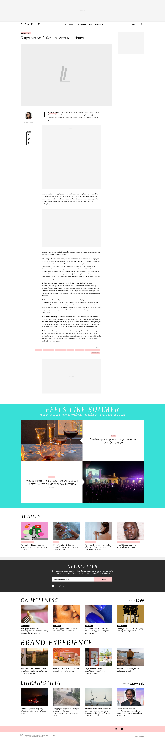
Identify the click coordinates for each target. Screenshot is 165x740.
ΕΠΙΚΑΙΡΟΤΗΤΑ (40, 683)
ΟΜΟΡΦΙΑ (89, 625)
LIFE (90, 24)
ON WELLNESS (39, 600)
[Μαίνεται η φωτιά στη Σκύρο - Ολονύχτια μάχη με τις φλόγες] (34, 697)
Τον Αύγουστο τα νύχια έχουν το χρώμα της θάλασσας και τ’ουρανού (97, 630)
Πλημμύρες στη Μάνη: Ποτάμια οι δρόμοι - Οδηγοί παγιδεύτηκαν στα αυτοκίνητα (66, 710)
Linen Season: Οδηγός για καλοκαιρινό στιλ (128, 669)
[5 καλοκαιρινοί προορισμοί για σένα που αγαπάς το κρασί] (51, 440)
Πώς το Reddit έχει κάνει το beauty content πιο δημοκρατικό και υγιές (34, 547)
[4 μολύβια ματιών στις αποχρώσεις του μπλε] (130, 531)
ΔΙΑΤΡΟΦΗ (25, 625)
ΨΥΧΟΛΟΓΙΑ (122, 625)
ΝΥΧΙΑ (56, 542)
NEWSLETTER (135, 729)
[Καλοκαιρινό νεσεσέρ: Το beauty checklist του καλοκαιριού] (66, 657)
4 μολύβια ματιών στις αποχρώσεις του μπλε (126, 546)
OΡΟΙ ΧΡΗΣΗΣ (57, 729)
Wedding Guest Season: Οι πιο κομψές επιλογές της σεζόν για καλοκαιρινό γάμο (34, 670)
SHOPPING (99, 24)
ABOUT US (46, 729)
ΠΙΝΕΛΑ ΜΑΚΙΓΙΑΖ (92, 350)
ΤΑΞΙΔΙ (51, 477)
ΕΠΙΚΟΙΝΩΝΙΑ (25, 729)
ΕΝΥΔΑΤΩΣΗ (79, 350)
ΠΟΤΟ (113, 436)
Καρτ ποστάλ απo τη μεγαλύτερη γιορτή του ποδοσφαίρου (95, 670)
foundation (53, 112)
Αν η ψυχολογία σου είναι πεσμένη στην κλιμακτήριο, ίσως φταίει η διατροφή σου (34, 630)
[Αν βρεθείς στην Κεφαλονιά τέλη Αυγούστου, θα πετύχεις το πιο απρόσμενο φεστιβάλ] (113, 482)
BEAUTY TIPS (26, 33)
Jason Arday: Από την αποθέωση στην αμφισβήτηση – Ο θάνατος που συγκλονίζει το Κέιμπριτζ (130, 712)
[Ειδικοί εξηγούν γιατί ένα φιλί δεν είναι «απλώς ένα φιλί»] (66, 614)
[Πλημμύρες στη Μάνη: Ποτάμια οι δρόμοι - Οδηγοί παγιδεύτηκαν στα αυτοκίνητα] (66, 697)
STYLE (64, 24)
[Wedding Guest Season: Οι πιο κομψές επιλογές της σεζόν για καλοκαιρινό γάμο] (34, 657)
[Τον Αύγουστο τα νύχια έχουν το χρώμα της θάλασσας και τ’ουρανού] (98, 614)
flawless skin (73, 194)
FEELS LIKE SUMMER (82, 410)
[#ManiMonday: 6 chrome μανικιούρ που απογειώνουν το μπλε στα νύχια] (66, 531)
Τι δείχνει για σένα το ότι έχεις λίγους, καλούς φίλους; (130, 629)
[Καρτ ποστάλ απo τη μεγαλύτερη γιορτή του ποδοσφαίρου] (98, 657)
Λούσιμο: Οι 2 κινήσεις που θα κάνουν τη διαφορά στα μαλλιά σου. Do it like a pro (98, 547)
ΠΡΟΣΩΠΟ (95, 353)
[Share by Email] (28, 143)
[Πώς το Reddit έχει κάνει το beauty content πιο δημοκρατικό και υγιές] (34, 531)
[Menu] (21, 24)
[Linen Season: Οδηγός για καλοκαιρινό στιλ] (130, 657)
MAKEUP (70, 350)
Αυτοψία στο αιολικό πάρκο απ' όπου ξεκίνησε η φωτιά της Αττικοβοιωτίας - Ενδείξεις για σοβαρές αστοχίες (98, 712)
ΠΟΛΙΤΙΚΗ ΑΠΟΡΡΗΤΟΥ (72, 729)
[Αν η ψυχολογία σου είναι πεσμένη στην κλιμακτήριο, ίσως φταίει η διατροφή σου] (34, 614)
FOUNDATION (60, 350)
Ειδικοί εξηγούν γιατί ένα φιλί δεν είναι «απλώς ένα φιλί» (65, 629)
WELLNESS (82, 24)
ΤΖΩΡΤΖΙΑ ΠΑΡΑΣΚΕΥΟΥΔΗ (113, 445)
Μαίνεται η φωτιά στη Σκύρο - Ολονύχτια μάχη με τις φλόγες (33, 709)
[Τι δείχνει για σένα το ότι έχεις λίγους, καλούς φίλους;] (130, 614)
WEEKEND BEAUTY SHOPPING (128, 542)
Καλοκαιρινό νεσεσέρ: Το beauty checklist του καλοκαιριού (66, 669)
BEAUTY (72, 24)
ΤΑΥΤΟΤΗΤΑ (36, 729)
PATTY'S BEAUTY (27, 542)
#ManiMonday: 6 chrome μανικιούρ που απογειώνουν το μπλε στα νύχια (66, 547)
